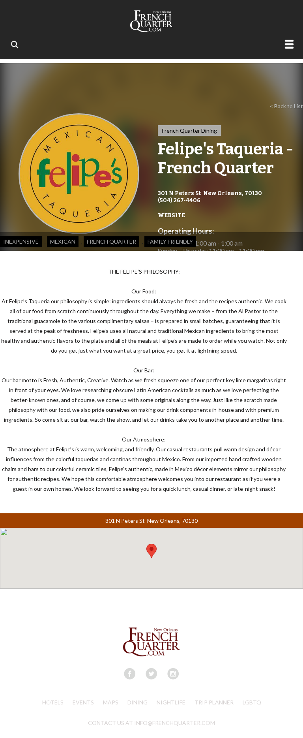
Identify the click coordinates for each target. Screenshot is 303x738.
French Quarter (111, 241)
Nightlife (171, 702)
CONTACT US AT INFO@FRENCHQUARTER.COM (151, 722)
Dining (137, 702)
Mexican (62, 241)
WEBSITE (171, 215)
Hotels (53, 702)
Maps (110, 702)
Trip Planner (214, 702)
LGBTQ (252, 702)
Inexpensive (21, 241)
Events (83, 702)
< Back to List (286, 106)
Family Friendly (170, 241)
